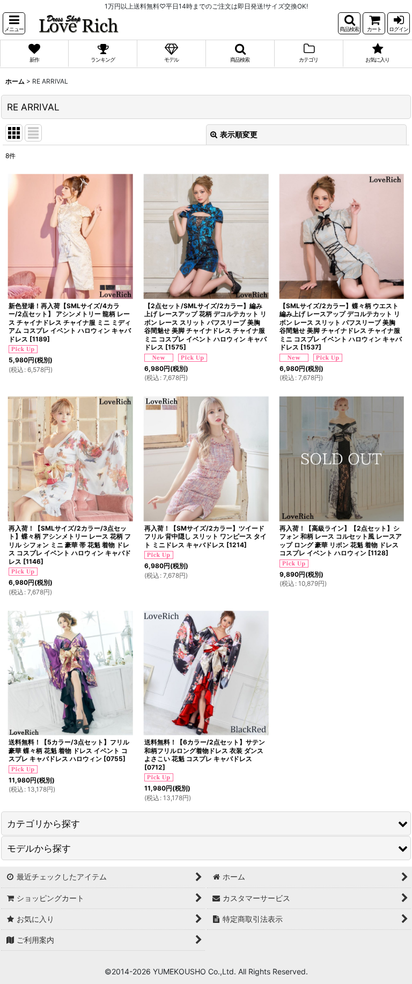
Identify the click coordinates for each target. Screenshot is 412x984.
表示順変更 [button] (239, 134)
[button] (14, 23)
